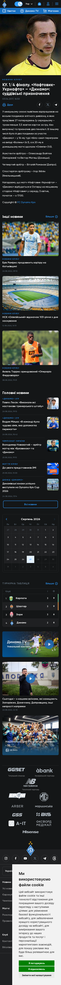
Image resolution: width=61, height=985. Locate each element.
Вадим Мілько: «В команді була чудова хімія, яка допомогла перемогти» (21, 425)
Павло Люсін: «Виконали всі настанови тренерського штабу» (22, 404)
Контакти (8, 941)
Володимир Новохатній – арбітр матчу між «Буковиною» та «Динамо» (21, 448)
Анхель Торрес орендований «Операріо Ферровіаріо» (26, 373)
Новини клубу (12, 79)
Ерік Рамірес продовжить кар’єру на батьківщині (24, 264)
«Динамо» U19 (10, 399)
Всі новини (30, 504)
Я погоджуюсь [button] (37, 963)
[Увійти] (48, 4)
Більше (50, 583)
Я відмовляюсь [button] (36, 969)
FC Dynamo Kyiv (26, 202)
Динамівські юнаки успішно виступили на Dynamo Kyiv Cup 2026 (20, 487)
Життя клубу (10, 464)
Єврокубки (8, 894)
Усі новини (8, 888)
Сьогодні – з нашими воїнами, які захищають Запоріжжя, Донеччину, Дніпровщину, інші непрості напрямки (29, 702)
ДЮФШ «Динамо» (12, 480)
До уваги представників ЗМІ (19, 467)
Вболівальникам (12, 947)
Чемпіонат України (13, 441)
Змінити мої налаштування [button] (36, 975)
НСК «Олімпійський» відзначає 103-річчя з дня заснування (30, 319)
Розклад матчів (11, 914)
